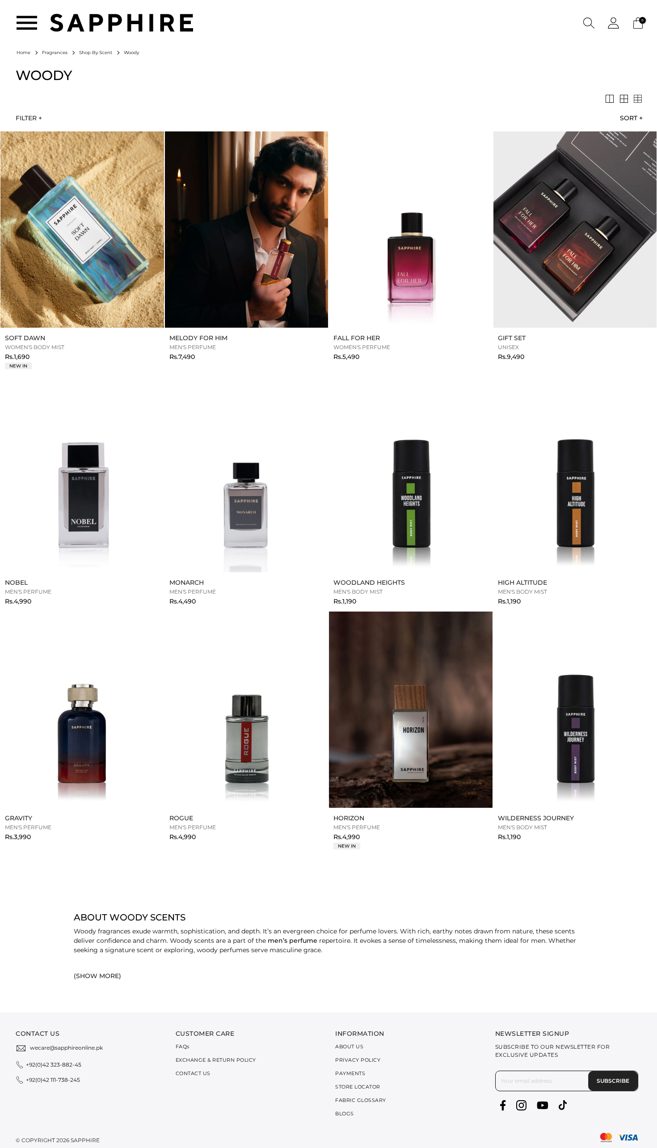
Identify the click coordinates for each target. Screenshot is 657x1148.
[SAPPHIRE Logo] (121, 22)
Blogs (344, 1113)
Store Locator (357, 1087)
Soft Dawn (25, 338)
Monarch (186, 582)
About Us (349, 1046)
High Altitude (522, 582)
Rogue (181, 818)
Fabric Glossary (360, 1100)
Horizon (348, 818)
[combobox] (628, 118)
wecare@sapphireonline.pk (66, 1047)
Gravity (18, 818)
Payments (350, 1073)
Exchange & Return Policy (216, 1060)
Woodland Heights (369, 582)
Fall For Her (356, 338)
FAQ (183, 1046)
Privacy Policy (357, 1060)
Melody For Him (198, 338)
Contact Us (193, 1073)
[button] (588, 22)
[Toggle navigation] (26, 22)
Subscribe (613, 1080)
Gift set (512, 338)
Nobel (16, 582)
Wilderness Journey (536, 818)
